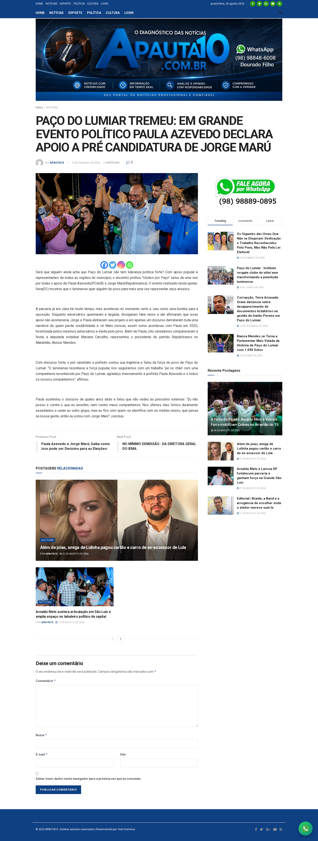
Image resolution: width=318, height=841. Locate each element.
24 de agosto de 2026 (226, 430)
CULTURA (92, 3)
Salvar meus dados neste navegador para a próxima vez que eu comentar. (88, 778)
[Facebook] (104, 265)
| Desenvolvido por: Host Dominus (114, 829)
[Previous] (113, 639)
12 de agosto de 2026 (70, 622)
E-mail (42, 754)
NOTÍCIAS (51, 3)
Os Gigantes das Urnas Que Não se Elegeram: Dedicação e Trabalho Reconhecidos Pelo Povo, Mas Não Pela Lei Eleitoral (259, 243)
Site (123, 754)
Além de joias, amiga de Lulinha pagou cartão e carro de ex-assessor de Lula (113, 547)
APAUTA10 (57, 162)
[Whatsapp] (129, 265)
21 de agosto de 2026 (75, 553)
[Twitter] (112, 265)
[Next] (120, 639)
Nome (41, 735)
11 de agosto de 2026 (252, 513)
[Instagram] (121, 265)
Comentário (46, 681)
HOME (39, 3)
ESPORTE (65, 3)
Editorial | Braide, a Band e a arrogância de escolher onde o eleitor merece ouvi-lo (259, 503)
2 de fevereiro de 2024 (86, 162)
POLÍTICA (79, 3)
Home (39, 107)
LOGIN (104, 3)
